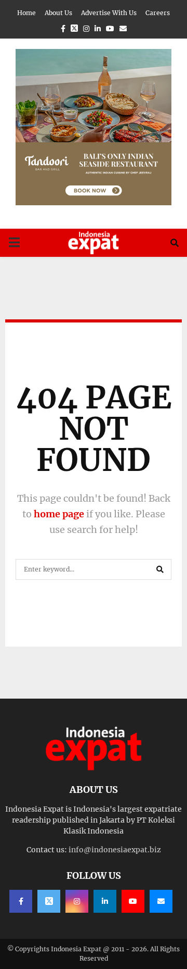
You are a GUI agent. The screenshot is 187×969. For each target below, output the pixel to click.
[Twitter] (48, 901)
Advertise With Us (109, 13)
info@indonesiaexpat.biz (115, 849)
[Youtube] (133, 901)
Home (26, 13)
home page (59, 514)
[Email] (161, 901)
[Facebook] (20, 901)
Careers (157, 13)
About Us (58, 13)
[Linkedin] (105, 901)
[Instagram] (76, 901)
